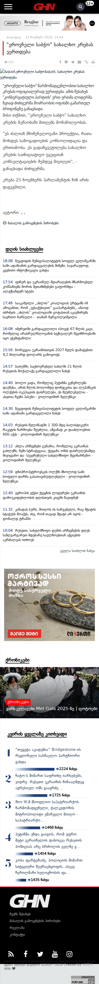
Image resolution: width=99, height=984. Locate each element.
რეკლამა (17, 928)
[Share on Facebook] (60, 62)
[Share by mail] (79, 62)
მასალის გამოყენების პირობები (33, 223)
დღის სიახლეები (24, 249)
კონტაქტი (17, 934)
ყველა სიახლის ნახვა (77, 551)
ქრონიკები (17, 660)
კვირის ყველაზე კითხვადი (37, 734)
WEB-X (87, 964)
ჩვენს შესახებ (20, 914)
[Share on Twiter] (72, 62)
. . (23, 212)
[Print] (93, 62)
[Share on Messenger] (66, 62)
